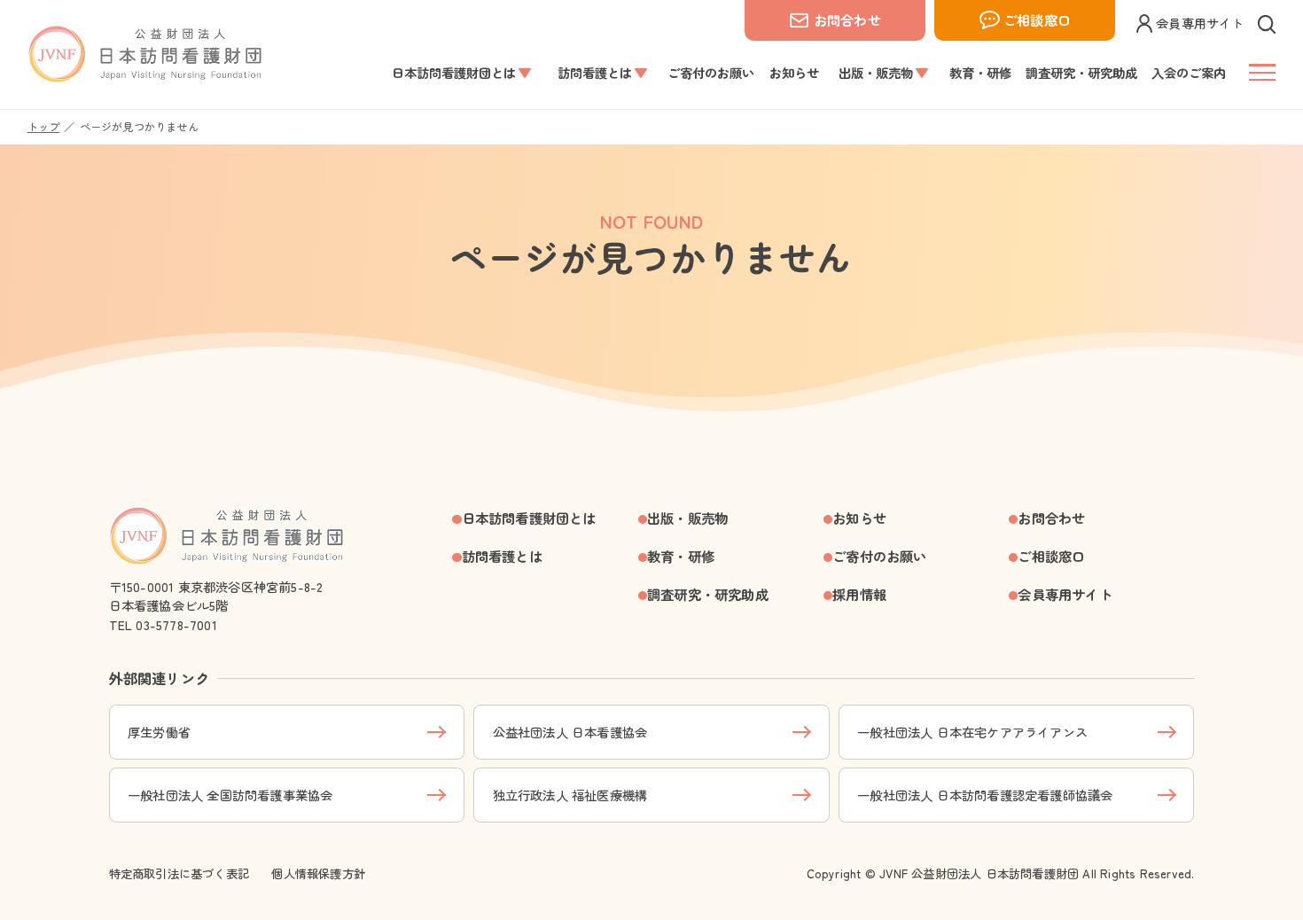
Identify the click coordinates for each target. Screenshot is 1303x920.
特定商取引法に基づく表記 (179, 873)
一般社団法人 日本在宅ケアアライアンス (972, 731)
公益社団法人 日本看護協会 (570, 731)
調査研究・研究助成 (708, 594)
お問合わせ (847, 19)
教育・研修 (680, 555)
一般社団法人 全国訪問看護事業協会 (230, 794)
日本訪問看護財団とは (529, 517)
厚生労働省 (159, 731)
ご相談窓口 (1037, 19)
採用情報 (859, 594)
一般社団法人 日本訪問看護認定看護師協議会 (984, 794)
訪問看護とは (502, 555)
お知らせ (859, 517)
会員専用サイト (1200, 22)
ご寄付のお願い (879, 555)
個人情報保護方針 (318, 873)
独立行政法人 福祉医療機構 (570, 794)
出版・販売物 (687, 517)
